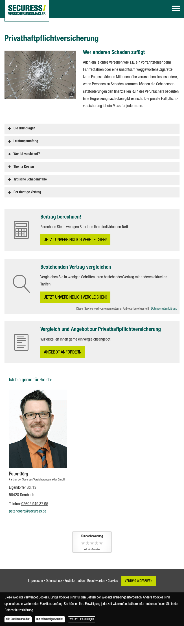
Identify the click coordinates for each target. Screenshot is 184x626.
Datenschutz (54, 581)
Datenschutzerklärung (164, 309)
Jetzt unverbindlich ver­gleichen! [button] (75, 240)
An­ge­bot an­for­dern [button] (62, 352)
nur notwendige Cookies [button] (49, 619)
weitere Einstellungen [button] (82, 619)
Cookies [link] (113, 581)
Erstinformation (75, 581)
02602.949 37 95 (34, 504)
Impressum (35, 581)
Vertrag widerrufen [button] (138, 581)
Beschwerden (96, 581)
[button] (24, 128)
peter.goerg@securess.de (27, 512)
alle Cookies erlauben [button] (18, 619)
